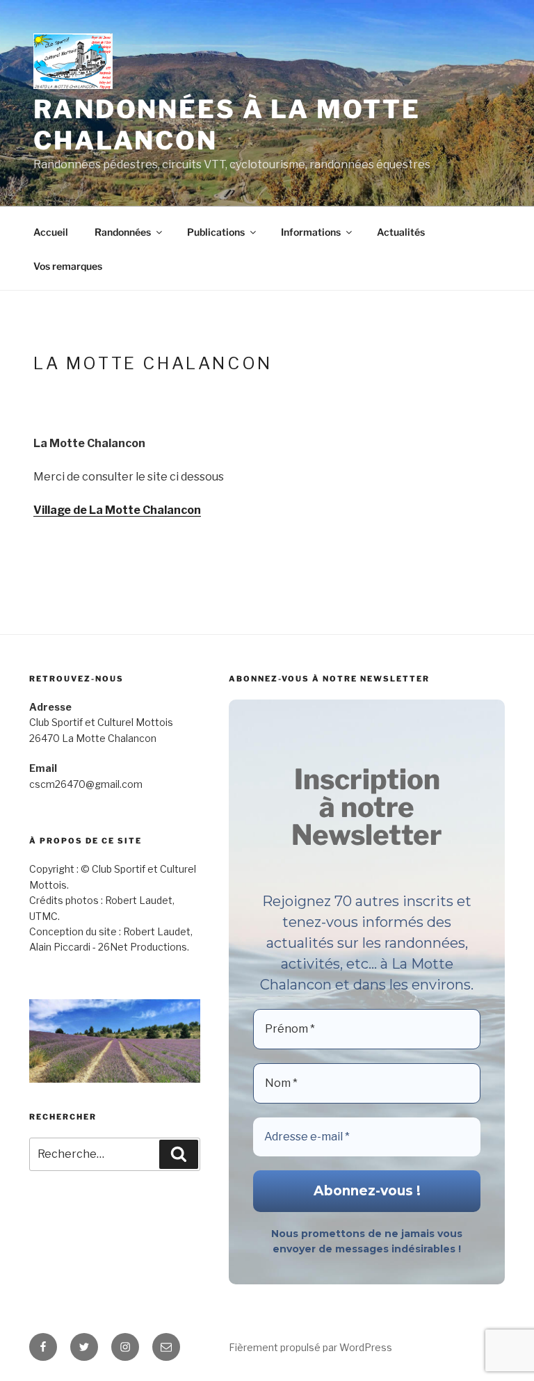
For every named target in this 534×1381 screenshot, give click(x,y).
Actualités (401, 232)
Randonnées (123, 232)
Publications (216, 232)
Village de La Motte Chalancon (117, 510)
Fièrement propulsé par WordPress (310, 1347)
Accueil (50, 232)
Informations (311, 232)
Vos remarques (67, 266)
